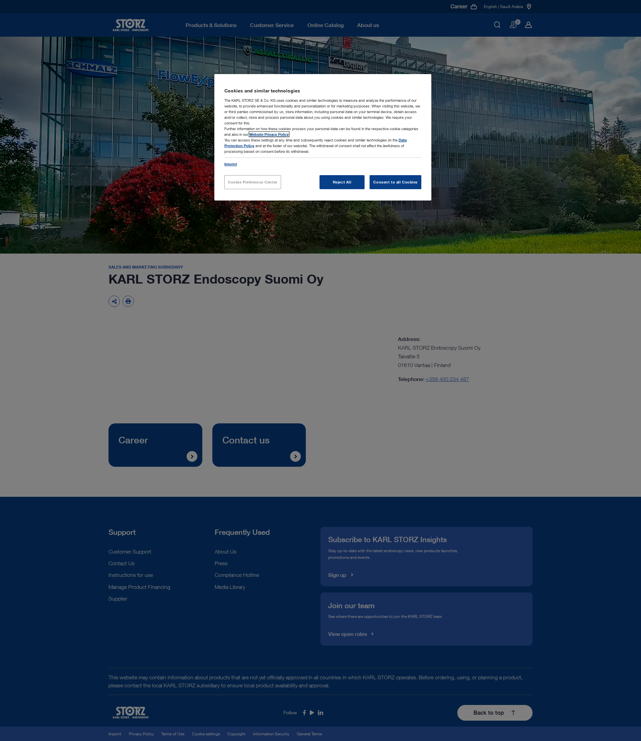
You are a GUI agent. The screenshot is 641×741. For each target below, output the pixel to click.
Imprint (230, 164)
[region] (322, 137)
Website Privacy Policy (269, 134)
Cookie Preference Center (252, 182)
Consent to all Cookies (395, 182)
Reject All (342, 182)
